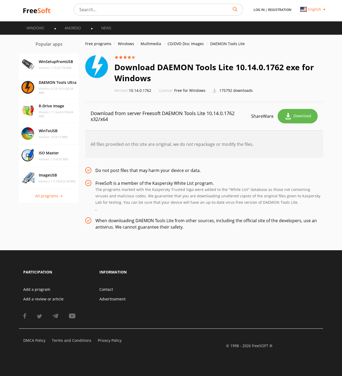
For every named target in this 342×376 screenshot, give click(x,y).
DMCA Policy (34, 340)
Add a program (36, 289)
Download (302, 115)
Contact (106, 289)
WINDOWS (35, 27)
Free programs (98, 43)
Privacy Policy (110, 340)
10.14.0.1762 (132, 90)
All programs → (49, 195)
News (106, 27)
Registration (279, 9)
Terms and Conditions (71, 340)
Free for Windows (189, 90)
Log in (259, 9)
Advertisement (112, 298)
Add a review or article (43, 298)
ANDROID (73, 27)
